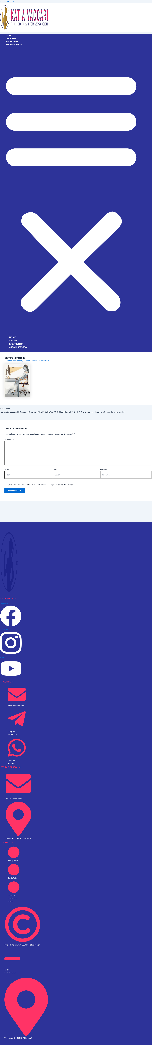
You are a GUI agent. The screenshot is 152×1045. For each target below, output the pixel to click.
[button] (71, 191)
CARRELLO (11, 38)
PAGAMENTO (12, 41)
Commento (9, 440)
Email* (55, 470)
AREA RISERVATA (14, 44)
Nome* (6, 470)
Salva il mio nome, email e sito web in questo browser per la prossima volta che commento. (41, 485)
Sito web (103, 470)
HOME (8, 35)
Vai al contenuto (7, 1)
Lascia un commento (13, 361)
